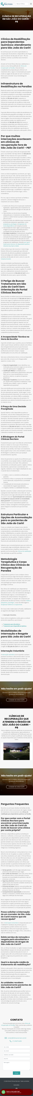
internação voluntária (8, 654)
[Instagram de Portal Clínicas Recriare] (16, 1089)
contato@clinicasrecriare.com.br (17, 1038)
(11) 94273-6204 (17, 1041)
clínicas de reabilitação (24, 551)
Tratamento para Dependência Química (15, 626)
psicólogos (14, 224)
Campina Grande (6, 259)
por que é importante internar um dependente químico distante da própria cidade (16, 244)
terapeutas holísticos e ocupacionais (11, 604)
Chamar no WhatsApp (16, 700)
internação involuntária (11, 923)
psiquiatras (6, 224)
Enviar (16, 1073)
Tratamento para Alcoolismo (11, 624)
